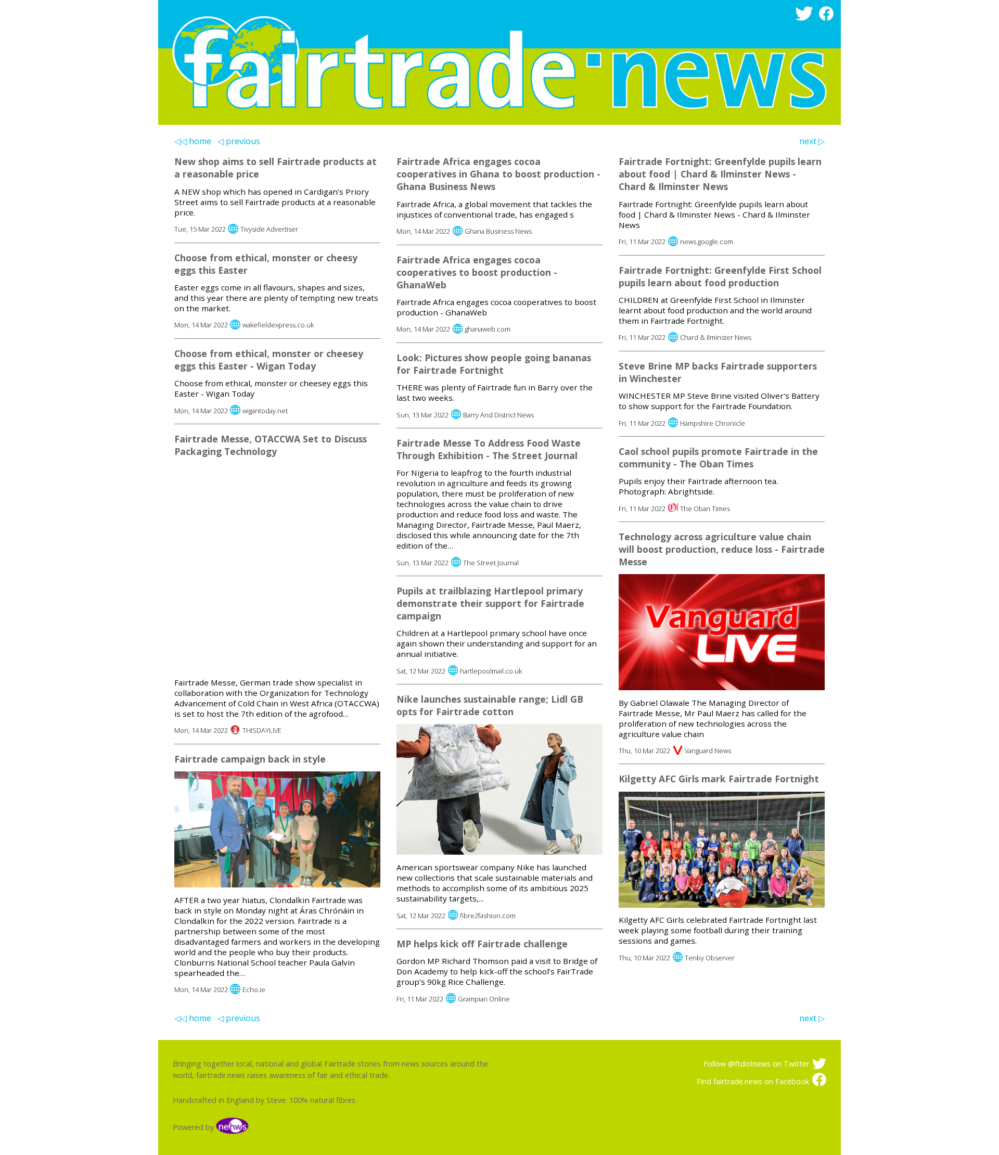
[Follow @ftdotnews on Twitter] (805, 18)
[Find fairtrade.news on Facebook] (828, 18)
